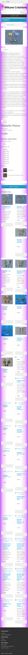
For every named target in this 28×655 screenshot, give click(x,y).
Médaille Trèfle (5, 428)
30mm (4, 144)
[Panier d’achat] (23, 1)
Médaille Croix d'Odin (21, 381)
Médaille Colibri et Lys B (6, 477)
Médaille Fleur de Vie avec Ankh (21, 498)
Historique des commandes (7, 646)
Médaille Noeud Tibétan (5, 371)
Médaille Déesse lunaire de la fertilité (20, 521)
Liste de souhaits (5, 648)
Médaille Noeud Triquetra (19, 408)
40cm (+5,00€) (6, 151)
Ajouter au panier (14, 186)
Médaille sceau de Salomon (19, 241)
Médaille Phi (6, 451)
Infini (18, 359)
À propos (3, 633)
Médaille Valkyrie (5, 405)
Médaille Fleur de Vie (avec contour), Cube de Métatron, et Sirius (7, 577)
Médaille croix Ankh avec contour (21, 272)
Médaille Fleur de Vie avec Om (7, 208)
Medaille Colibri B (5, 338)
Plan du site (3, 640)
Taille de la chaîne (6, 146)
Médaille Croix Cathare (21, 474)
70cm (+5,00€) (6, 161)
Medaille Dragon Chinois (5, 308)
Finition (3, 166)
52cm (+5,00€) (6, 155)
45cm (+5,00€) (6, 153)
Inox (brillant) (10, 170)
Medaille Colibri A (19, 307)
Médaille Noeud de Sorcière (19, 431)
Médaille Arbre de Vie (20, 207)
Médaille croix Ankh (7, 271)
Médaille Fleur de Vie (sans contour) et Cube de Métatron (7, 546)
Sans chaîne (5, 149)
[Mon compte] (20, 1)
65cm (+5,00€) (6, 159)
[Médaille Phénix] (14, 37)
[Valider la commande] (25, 1)
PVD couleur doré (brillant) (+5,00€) (15, 175)
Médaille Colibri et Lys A (20, 454)
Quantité (3, 179)
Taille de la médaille (6, 141)
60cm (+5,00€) (6, 157)
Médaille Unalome (5, 518)
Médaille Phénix (10, 24)
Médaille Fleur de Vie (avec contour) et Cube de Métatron (21, 546)
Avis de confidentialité (6, 634)
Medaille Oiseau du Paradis (20, 339)
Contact (3, 639)
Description (5, 49)
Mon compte (4, 644)
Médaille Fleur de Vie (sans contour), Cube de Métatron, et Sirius (21, 577)
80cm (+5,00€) (6, 163)
